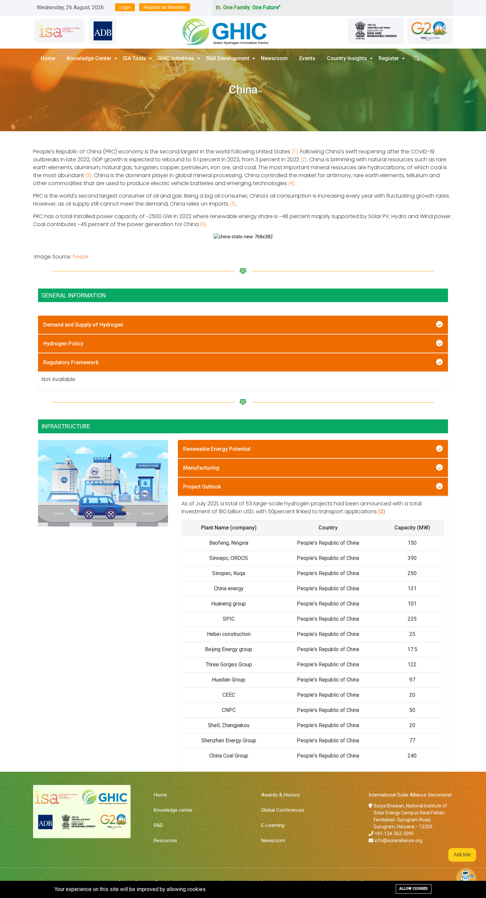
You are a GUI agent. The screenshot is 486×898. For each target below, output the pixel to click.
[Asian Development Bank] (103, 31)
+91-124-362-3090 (394, 833)
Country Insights (347, 58)
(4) (291, 183)
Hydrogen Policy (63, 343)
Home (48, 58)
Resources (165, 840)
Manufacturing (201, 468)
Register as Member (164, 7)
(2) (304, 159)
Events (307, 58)
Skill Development (227, 58)
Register (389, 58)
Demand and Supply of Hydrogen (83, 325)
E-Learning (272, 825)
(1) (295, 151)
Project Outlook (202, 487)
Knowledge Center (89, 58)
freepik (81, 257)
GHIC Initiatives (176, 58)
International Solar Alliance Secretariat (410, 795)
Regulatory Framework (71, 362)
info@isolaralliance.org (398, 840)
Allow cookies (413, 888)
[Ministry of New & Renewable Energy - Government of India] (376, 31)
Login (125, 7)
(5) (233, 204)
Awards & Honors (280, 795)
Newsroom (274, 58)
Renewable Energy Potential (217, 449)
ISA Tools (134, 58)
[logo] (220, 31)
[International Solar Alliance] (59, 31)
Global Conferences (282, 810)
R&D (158, 825)
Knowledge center (173, 810)
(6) (203, 224)
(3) (88, 175)
